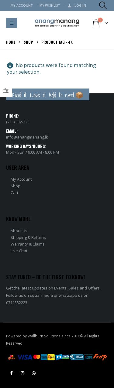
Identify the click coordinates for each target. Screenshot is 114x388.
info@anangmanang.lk (27, 137)
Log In (80, 5)
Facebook (11, 373)
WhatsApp (33, 373)
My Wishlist (50, 5)
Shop (15, 186)
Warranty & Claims (28, 244)
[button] (103, 5)
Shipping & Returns (28, 237)
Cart (14, 192)
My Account (22, 5)
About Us (19, 230)
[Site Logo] (57, 23)
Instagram (22, 373)
